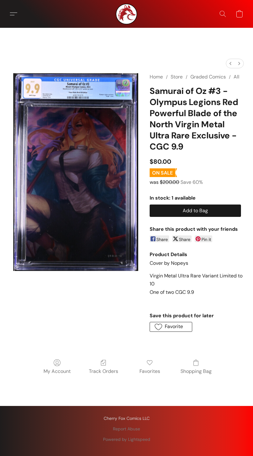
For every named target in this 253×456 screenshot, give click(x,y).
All (236, 77)
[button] (126, 14)
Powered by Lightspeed (126, 439)
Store (177, 77)
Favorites (149, 371)
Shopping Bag (196, 371)
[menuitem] (230, 63)
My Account (57, 371)
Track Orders (103, 371)
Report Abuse (126, 429)
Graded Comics (208, 77)
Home (156, 77)
